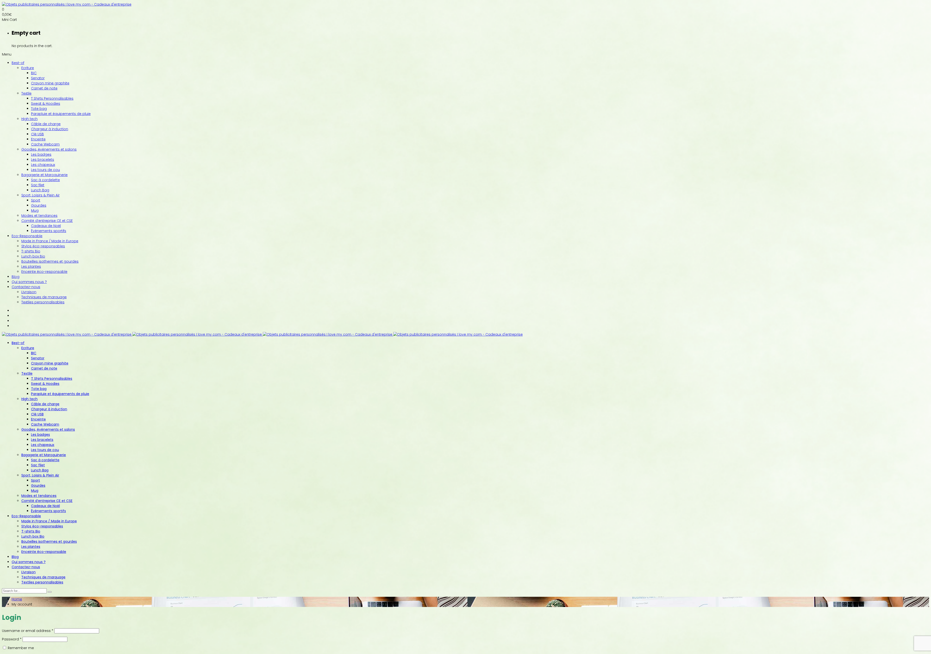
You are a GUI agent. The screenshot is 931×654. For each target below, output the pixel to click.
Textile (26, 93)
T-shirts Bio (30, 251)
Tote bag (39, 108)
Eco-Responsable (27, 236)
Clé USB (37, 134)
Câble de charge (46, 123)
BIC (34, 73)
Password (12, 639)
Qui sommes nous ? (29, 281)
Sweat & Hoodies (45, 103)
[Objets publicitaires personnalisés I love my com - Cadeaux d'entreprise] (66, 4)
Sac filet (37, 185)
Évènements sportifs (48, 230)
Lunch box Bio (33, 256)
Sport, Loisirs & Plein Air (40, 195)
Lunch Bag (40, 190)
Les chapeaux (43, 164)
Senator (38, 78)
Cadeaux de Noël (46, 225)
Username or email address (27, 630)
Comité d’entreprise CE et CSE (47, 220)
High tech (29, 118)
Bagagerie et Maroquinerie (44, 174)
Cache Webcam (45, 144)
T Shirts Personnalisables (52, 98)
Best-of (18, 62)
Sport (35, 200)
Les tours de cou (45, 169)
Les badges (41, 154)
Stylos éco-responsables (43, 246)
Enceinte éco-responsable (44, 271)
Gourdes (38, 205)
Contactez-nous (26, 286)
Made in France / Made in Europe (49, 241)
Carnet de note (44, 88)
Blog (15, 276)
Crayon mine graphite (50, 83)
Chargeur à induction (49, 129)
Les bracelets (42, 159)
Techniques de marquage (44, 297)
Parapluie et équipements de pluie (61, 113)
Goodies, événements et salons (49, 149)
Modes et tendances (39, 215)
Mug (35, 210)
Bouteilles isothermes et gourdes (50, 261)
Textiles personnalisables (42, 302)
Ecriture (27, 67)
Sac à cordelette (45, 180)
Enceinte (38, 139)
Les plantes (31, 266)
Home (17, 599)
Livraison (28, 292)
